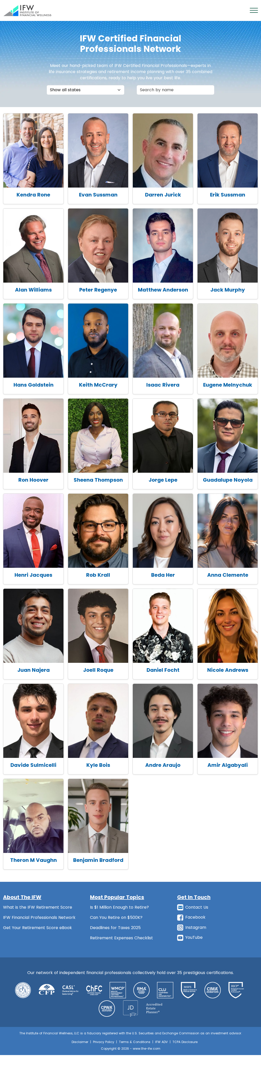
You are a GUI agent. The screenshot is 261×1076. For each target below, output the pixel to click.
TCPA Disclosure (185, 1042)
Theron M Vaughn (33, 860)
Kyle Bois (98, 765)
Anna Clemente (227, 575)
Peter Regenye (98, 289)
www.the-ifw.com (146, 1048)
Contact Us (196, 907)
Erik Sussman (227, 194)
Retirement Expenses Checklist (121, 938)
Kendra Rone (33, 194)
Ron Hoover (33, 479)
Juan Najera (33, 670)
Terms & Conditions (134, 1042)
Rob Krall (98, 575)
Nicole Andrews (227, 670)
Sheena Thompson (98, 479)
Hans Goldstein (34, 384)
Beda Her (163, 575)
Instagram (195, 927)
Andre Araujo (162, 765)
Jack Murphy (227, 289)
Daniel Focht (163, 670)
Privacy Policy (103, 1042)
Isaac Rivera (162, 384)
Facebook (195, 917)
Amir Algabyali (227, 765)
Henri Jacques (33, 575)
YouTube (194, 937)
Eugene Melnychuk (227, 384)
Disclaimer (80, 1042)
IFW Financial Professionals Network (39, 917)
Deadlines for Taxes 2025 (115, 928)
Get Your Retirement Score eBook (37, 928)
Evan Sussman (98, 194)
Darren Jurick (163, 194)
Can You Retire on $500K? (116, 917)
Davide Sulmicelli (33, 765)
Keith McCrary (98, 384)
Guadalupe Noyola (228, 479)
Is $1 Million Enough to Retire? (119, 907)
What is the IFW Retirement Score (37, 907)
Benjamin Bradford (98, 860)
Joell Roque (98, 670)
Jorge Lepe (163, 479)
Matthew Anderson (163, 289)
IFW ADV (161, 1042)
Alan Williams (33, 289)
